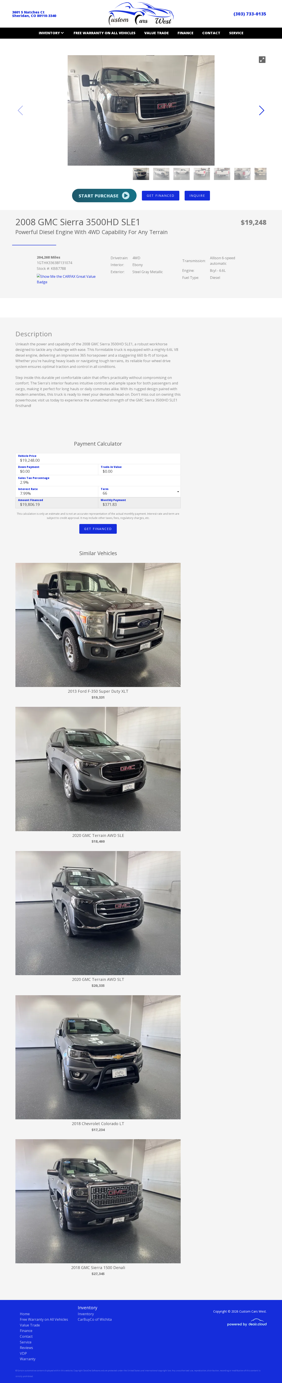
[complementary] (269, 1370)
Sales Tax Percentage (33, 478)
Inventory (86, 1313)
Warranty (27, 1359)
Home (25, 1313)
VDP (23, 1353)
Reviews (26, 1347)
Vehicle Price (27, 456)
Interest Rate (28, 489)
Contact (211, 32)
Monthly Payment (113, 500)
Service (236, 32)
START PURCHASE (99, 196)
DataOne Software (91, 1370)
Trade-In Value (111, 467)
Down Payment (28, 467)
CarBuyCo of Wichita (95, 1319)
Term (104, 489)
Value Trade (156, 32)
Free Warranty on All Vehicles (104, 32)
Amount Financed (30, 500)
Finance (185, 32)
